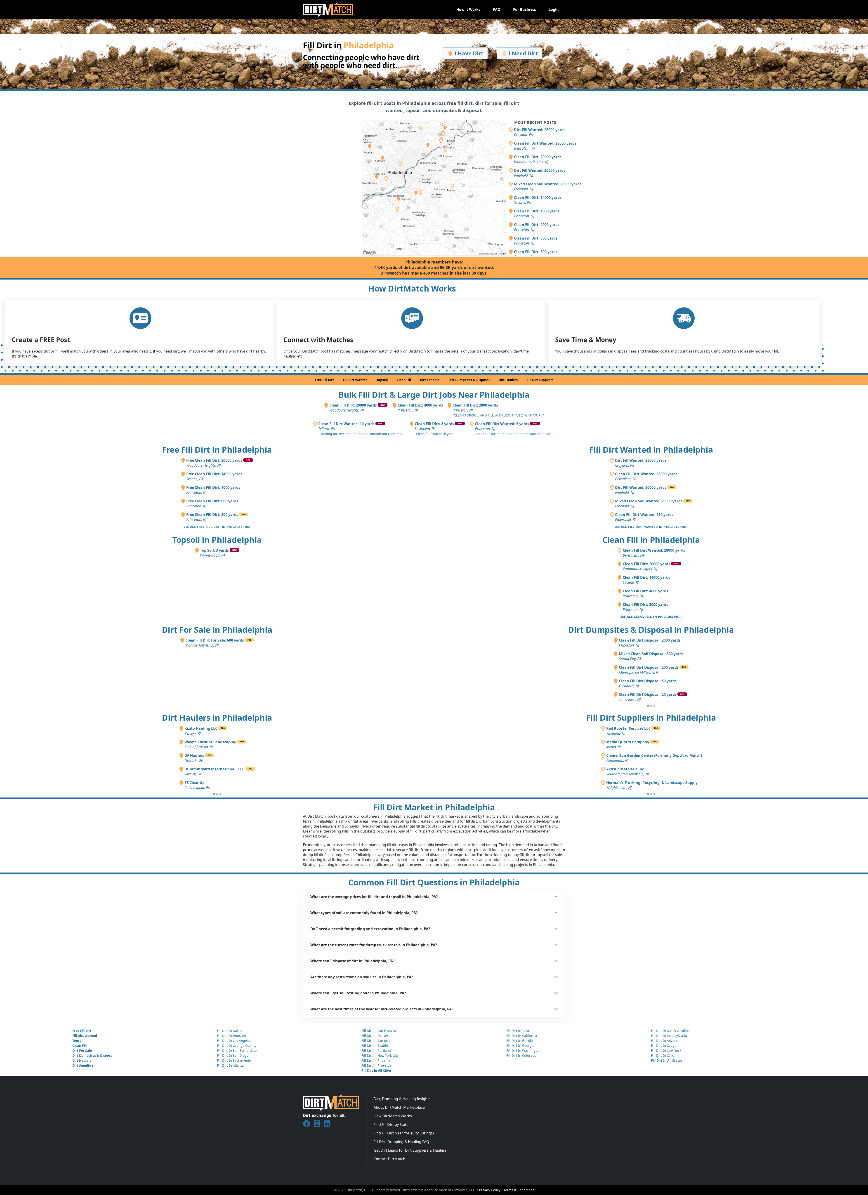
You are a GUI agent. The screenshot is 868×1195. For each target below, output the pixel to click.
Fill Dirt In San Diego (232, 1055)
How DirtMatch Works (393, 1115)
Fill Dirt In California (521, 1035)
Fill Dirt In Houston (231, 1035)
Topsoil (382, 380)
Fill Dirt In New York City (380, 1055)
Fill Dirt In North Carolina (670, 1030)
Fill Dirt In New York (666, 1050)
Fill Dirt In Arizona (665, 1040)
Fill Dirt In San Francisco (380, 1030)
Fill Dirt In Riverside (377, 1065)
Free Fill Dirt (324, 380)
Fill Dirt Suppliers (540, 380)
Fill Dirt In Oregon (665, 1045)
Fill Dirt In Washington (523, 1050)
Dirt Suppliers (83, 1065)
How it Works (468, 9)
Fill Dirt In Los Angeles (234, 1040)
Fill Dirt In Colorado (521, 1055)
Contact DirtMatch (389, 1158)
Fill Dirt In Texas (518, 1030)
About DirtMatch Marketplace (399, 1107)
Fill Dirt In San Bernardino (237, 1050)
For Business (524, 9)
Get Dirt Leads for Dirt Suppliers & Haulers (410, 1150)
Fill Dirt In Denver (375, 1035)
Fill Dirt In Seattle (375, 1045)
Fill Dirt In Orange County (236, 1045)
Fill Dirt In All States (666, 1060)
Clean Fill (404, 380)
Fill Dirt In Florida (519, 1040)
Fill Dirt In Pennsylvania (669, 1035)
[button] (434, 896)
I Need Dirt (522, 53)
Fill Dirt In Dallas (229, 1030)
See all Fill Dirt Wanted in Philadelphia (651, 527)
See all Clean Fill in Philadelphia (651, 616)
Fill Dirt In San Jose (376, 1040)
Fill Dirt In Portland (376, 1050)
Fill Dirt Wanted (355, 380)
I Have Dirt (468, 53)
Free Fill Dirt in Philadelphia (217, 449)
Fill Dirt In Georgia (520, 1045)
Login (554, 9)
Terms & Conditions (519, 1190)
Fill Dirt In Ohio (662, 1055)
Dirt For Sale (429, 380)
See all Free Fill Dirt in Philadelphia (217, 527)
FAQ (496, 9)
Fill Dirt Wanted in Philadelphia (651, 449)
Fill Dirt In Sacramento (234, 1060)
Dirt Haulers (508, 380)
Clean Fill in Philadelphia (651, 539)
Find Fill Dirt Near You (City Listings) (404, 1133)
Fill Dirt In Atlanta (230, 1065)
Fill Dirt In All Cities (377, 1070)
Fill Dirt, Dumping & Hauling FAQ (401, 1141)
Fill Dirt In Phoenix (376, 1060)
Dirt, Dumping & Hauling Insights (402, 1098)
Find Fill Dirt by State (391, 1124)
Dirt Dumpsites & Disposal (469, 380)
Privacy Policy (489, 1190)
